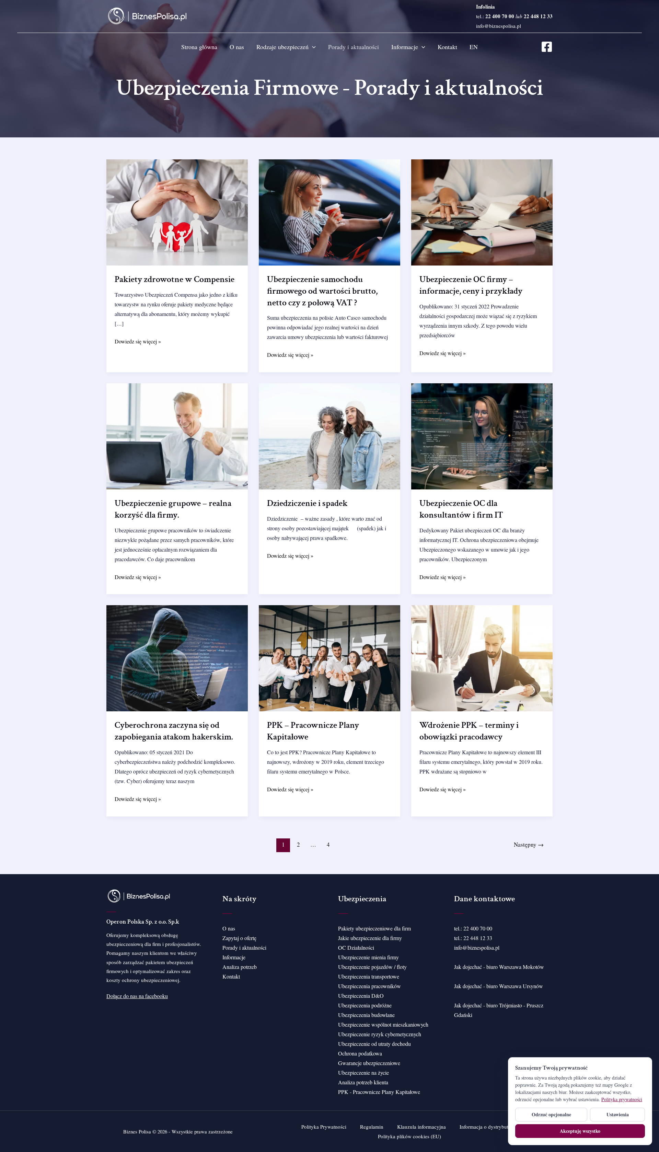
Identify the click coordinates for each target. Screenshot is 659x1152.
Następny (529, 844)
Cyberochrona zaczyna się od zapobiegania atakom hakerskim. (174, 731)
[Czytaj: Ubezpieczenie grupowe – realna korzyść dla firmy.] (177, 435)
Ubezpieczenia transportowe (368, 976)
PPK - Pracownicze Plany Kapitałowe (379, 1091)
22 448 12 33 (477, 937)
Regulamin (371, 1126)
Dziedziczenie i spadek (307, 503)
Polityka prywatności (621, 1099)
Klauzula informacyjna (421, 1126)
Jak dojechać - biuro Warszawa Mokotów (499, 966)
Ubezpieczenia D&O (361, 995)
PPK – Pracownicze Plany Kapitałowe (313, 731)
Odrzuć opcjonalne (551, 1114)
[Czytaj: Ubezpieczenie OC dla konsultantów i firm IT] (482, 435)
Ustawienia (617, 1114)
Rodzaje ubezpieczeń (282, 47)
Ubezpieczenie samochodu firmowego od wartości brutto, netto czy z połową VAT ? (322, 290)
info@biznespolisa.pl (498, 25)
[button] (312, 46)
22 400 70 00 (477, 928)
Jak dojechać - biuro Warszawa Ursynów (498, 986)
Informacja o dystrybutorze (489, 1126)
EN (474, 47)
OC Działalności (356, 947)
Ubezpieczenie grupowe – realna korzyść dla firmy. (173, 509)
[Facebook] (547, 47)
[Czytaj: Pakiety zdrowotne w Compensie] (177, 211)
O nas (237, 47)
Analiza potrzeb (239, 966)
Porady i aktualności (353, 47)
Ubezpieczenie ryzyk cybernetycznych (379, 1034)
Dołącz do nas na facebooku (137, 995)
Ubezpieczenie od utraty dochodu (374, 1043)
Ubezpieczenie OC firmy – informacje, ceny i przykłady (470, 285)
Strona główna (199, 47)
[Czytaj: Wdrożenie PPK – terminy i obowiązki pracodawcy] (482, 657)
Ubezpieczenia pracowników (369, 986)
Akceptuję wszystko (580, 1130)
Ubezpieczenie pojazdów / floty (372, 966)
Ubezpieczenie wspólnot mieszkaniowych (383, 1024)
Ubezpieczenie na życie (363, 1072)
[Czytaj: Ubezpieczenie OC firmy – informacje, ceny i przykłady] (482, 211)
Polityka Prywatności (323, 1126)
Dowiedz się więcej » (138, 341)
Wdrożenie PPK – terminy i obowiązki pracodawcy (469, 731)
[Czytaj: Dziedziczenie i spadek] (329, 435)
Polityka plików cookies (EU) (409, 1136)
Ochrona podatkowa (360, 1053)
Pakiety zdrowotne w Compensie (174, 279)
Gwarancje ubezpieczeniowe (369, 1062)
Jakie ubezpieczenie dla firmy (370, 937)
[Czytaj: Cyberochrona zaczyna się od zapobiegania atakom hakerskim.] (177, 657)
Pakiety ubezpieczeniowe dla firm (374, 928)
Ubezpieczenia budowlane (366, 1014)
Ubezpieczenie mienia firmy (368, 957)
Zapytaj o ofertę (239, 937)
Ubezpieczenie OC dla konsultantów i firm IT (461, 509)
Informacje (404, 47)
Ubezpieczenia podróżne (365, 1005)
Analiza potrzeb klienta (363, 1082)
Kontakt (447, 47)
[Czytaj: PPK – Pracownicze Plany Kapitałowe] (329, 657)
